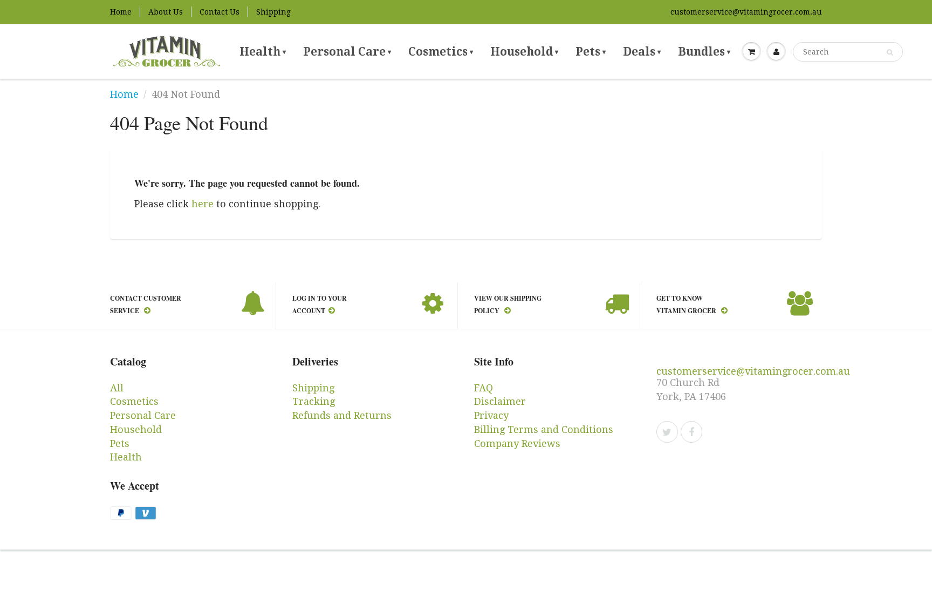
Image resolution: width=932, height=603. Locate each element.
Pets (590, 51)
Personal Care (347, 51)
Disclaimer (500, 401)
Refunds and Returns (342, 415)
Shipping (273, 12)
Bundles (704, 51)
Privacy (491, 415)
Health (262, 51)
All (117, 388)
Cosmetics (440, 51)
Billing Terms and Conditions (543, 429)
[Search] (889, 52)
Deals (642, 51)
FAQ (483, 388)
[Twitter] (667, 432)
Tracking (313, 401)
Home (121, 12)
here (202, 203)
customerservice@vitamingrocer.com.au (746, 12)
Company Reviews (517, 443)
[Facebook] (691, 432)
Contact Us (219, 12)
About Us (165, 12)
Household (524, 51)
